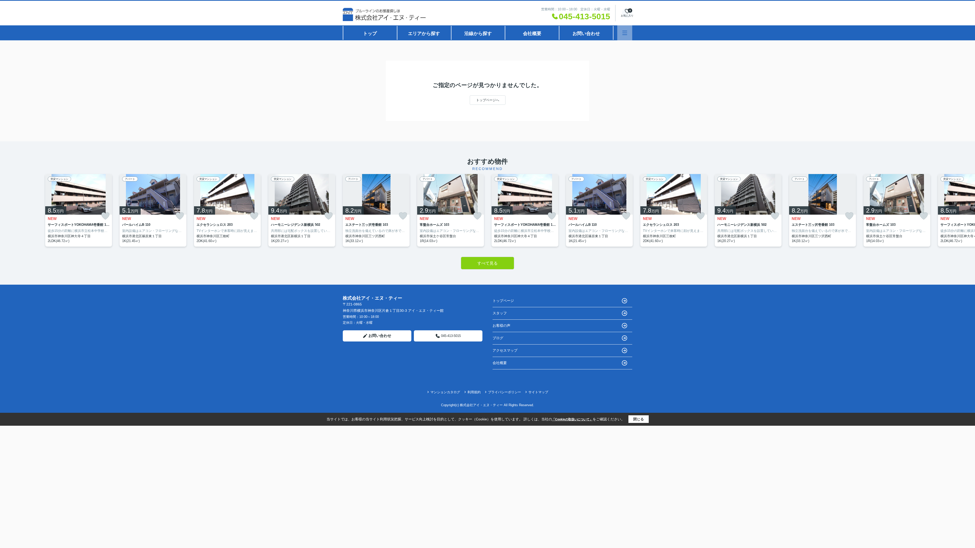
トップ (370, 33)
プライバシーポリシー (504, 392)
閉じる (638, 419)
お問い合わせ (586, 33)
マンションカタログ (445, 392)
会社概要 (532, 33)
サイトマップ (538, 392)
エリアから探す (424, 33)
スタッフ (500, 313)
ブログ (498, 338)
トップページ (503, 301)
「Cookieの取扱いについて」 (572, 419)
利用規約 (474, 392)
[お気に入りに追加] (105, 216)
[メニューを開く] (625, 33)
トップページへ (487, 100)
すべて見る (487, 263)
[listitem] (376, 210)
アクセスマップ (505, 350)
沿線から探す (478, 33)
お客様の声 (501, 325)
